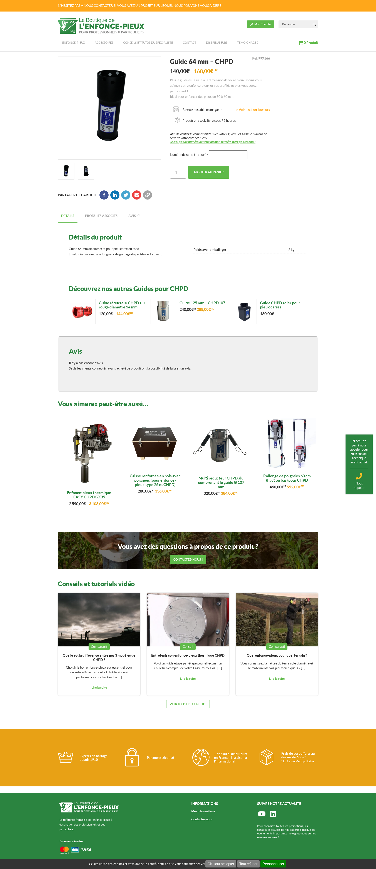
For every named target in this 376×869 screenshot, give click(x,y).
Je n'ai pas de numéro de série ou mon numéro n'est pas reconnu (212, 142)
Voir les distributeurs (254, 110)
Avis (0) (134, 216)
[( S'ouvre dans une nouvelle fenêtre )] (114, 195)
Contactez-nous (202, 819)
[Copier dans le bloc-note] (147, 195)
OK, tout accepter (221, 864)
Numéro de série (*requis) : (189, 154)
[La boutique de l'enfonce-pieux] (101, 26)
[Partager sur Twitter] (125, 195)
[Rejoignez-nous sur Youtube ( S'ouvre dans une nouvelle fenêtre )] (261, 814)
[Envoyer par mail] (136, 195)
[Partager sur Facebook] (104, 195)
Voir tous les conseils (188, 704)
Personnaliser (273, 864)
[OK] (314, 24)
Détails (67, 216)
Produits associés (101, 216)
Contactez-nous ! (188, 559)
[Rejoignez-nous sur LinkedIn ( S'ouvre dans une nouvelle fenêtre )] (272, 814)
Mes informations (203, 811)
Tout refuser (248, 864)
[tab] (67, 216)
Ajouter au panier (209, 172)
